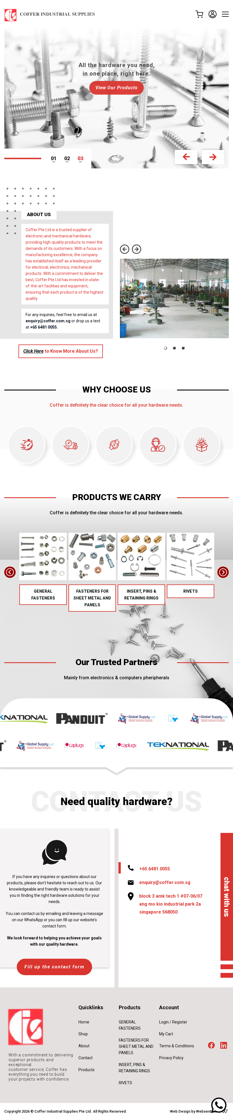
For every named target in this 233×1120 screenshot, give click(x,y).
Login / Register (173, 1022)
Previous (186, 157)
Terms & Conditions (176, 1046)
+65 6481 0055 (154, 869)
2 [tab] (68, 158)
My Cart (166, 1034)
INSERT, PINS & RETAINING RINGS (141, 594)
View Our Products (116, 87)
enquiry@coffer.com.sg (48, 321)
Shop (83, 1034)
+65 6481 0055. (44, 327)
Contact (85, 1058)
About (84, 1046)
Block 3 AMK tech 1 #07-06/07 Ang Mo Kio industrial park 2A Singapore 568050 (170, 904)
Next (213, 157)
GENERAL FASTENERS (43, 594)
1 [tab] (55, 158)
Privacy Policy (171, 1058)
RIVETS (190, 591)
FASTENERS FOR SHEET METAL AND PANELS (92, 598)
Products (86, 1069)
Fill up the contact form (54, 966)
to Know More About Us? (60, 351)
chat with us (227, 897)
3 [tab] (81, 158)
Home (83, 1022)
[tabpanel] (116, 98)
